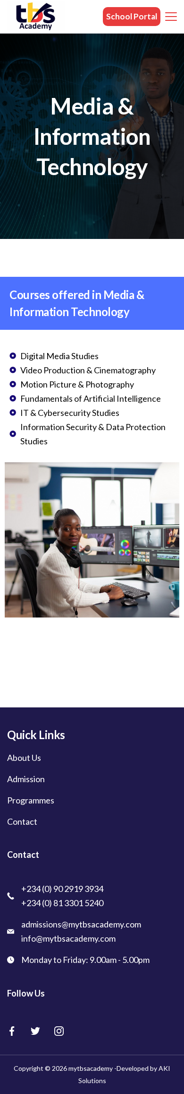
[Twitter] (35, 1031)
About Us (24, 757)
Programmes (30, 800)
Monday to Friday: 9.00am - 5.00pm (85, 959)
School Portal (131, 16)
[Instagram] (59, 1031)
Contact (22, 821)
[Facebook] (12, 1031)
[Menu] (171, 16)
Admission (26, 779)
